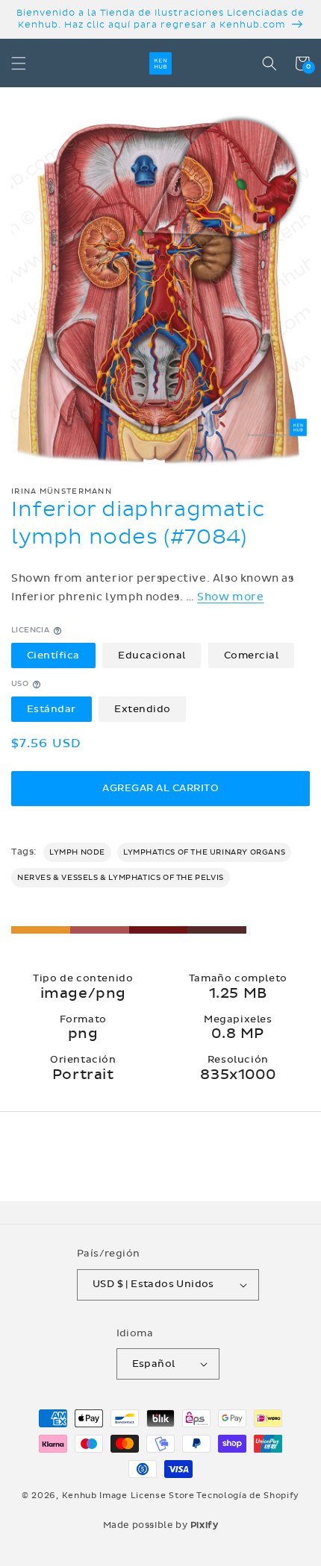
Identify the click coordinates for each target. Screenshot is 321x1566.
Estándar (51, 709)
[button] (18, 63)
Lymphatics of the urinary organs (204, 852)
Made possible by (161, 1525)
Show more (230, 597)
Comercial (251, 655)
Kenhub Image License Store (128, 1495)
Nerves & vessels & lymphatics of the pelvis (120, 877)
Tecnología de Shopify (247, 1495)
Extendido (142, 709)
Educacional (152, 655)
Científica (53, 655)
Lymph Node (77, 852)
